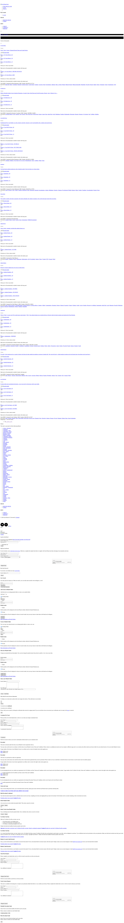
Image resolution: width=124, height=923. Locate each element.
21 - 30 (10, 421)
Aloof (6, 190)
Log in (4, 7)
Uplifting (92, 114)
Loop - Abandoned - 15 (5, 180)
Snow (33, 160)
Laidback (5, 468)
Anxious (10, 190)
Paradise (62, 114)
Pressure (52, 418)
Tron (56, 375)
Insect (20, 219)
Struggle (76, 345)
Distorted (19, 84)
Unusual (50, 259)
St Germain (85, 114)
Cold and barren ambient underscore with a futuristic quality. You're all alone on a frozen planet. (20, 169)
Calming (40, 305)
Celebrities (15, 84)
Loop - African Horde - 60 (6, 203)
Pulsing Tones (65, 418)
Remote (73, 190)
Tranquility (24, 306)
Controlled (5, 439)
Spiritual (20, 306)
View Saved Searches (5, 586)
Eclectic (23, 114)
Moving (41, 375)
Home (2, 34)
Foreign (17, 219)
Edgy (40, 418)
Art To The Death (3, 379)
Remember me (5, 544)
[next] (9, 526)
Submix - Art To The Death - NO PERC (9, 408)
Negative (55, 190)
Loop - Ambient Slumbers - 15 (7, 279)
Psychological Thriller (66, 190)
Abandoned (2, 164)
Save (2, 703)
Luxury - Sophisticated (7, 470)
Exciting (31, 345)
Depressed (32, 190)
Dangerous (24, 190)
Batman (13, 418)
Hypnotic (5, 464)
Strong (98, 84)
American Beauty (26, 305)
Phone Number (4, 724)
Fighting (42, 345)
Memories (112, 305)
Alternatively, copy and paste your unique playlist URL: (12, 689)
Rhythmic (49, 375)
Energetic (5, 449)
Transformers (110, 84)
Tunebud (17, 517)
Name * (2, 721)
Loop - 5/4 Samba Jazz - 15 (6, 104)
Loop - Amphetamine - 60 (6, 319)
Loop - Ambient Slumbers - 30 (7, 275)
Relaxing (6, 306)
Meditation (58, 114)
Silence (16, 306)
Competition (26, 345)
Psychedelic (32, 259)
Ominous (60, 190)
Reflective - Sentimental (8, 487)
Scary (4, 490)
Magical (4, 471)
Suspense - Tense (6, 497)
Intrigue (48, 418)
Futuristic (5, 458)
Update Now (3, 673)
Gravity (81, 305)
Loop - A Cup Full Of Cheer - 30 (7, 130)
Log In (4, 15)
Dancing (13, 375)
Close (2, 693)
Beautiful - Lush (6, 434)
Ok (1, 712)
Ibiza (46, 114)
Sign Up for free (16, 539)
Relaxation (72, 114)
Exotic (13, 219)
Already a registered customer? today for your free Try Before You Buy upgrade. (48, 828)
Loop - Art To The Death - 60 (7, 388)
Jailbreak (53, 84)
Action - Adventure (7, 428)
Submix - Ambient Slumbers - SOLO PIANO (10, 295)
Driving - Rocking (7, 446)
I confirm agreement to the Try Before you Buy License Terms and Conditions (18, 772)
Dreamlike (5, 444)
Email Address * (4, 681)
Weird (54, 259)
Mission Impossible (77, 84)
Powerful (88, 84)
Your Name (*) (4, 553)
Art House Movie (8, 114)
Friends (40, 114)
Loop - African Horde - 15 (6, 210)
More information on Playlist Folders (8, 619)
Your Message (3, 687)
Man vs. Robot (59, 84)
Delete (6, 805)
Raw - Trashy (6, 486)
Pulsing (4, 483)
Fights (45, 345)
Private (3, 612)
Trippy (40, 259)
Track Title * (3, 720)
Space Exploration (72, 418)
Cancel (2, 805)
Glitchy (48, 345)
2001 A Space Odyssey (10, 305)
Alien (6, 375)
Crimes (16, 190)
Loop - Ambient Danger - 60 (6, 232)
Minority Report (69, 84)
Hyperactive (53, 345)
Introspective (5, 467)
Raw (4, 485)
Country (2, 557)
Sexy (4, 493)
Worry (98, 190)
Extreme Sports (25, 84)
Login (2, 545)
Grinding (36, 84)
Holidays (12, 160)
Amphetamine (3, 310)
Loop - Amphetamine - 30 (6, 323)
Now (2, 629)
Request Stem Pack (5, 876)
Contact (2, 534)
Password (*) (3, 542)
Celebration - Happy (7, 436)
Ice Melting (93, 305)
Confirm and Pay (4, 913)
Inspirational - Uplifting (8, 465)
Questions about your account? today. (11, 798)
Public (3, 607)
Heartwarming (6, 461)
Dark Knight (18, 375)
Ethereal (62, 305)
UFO (115, 84)
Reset (2, 575)
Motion (37, 375)
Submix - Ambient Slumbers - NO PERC (9, 288)
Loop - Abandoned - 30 (5, 177)
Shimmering (5, 494)
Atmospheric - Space (7, 431)
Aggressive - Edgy (7, 430)
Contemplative (48, 305)
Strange (37, 259)
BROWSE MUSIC (7, 20)
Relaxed (2, 306)
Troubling (84, 190)
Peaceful (116, 305)
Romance (81, 114)
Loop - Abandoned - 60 (5, 173)
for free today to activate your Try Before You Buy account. (14, 828)
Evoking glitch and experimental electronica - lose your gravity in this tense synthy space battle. (20, 384)
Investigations (42, 190)
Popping (45, 375)
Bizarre (7, 259)
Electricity (44, 418)
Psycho (55, 418)
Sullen (76, 190)
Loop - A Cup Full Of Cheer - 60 (7, 127)
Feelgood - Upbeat (7, 454)
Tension (4, 499)
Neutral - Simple (6, 479)
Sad (4, 488)
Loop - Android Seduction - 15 (7, 365)
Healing (84, 305)
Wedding (97, 114)
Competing (21, 345)
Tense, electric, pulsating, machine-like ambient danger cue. (13, 228)
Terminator (102, 84)
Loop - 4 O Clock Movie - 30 (7, 58)
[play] (2, 526)
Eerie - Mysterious (7, 448)
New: (3, 600)
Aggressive (12, 345)
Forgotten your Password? (25, 539)
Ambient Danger (3, 223)
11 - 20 (6, 421)
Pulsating (59, 418)
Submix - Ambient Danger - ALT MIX (8, 249)
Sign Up (5, 8)
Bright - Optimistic (7, 435)
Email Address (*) (4, 540)
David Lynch (31, 418)
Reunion (76, 114)
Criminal (20, 190)
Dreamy (58, 305)
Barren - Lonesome (7, 432)
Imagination (99, 305)
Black (11, 84)
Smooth (4, 495)
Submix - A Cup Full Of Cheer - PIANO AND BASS (12, 150)
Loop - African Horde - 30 (6, 206)
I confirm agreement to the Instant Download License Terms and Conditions (17, 782)
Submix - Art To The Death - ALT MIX (9, 405)
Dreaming (54, 305)
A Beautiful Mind (18, 305)
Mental (63, 84)
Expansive (66, 305)
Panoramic (5, 480)
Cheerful (17, 114)
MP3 (2, 751)
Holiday (4, 463)
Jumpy (57, 345)
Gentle (43, 114)
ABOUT (5, 26)
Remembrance (28, 160)
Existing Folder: (5, 596)
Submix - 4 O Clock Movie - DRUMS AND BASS (11, 71)
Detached (36, 190)
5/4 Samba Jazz (3, 88)
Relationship (66, 114)
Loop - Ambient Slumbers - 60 (7, 272)
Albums (4, 21)
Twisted (44, 259)
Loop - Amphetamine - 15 (6, 326)
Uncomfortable (90, 190)
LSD (29, 259)
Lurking (46, 190)
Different (11, 259)
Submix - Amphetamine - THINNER (8, 336)
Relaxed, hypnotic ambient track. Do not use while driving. (13, 267)
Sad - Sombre (6, 489)
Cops (13, 190)
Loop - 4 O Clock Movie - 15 (7, 61)
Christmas (7, 160)
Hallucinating (24, 259)
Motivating (5, 475)
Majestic (5, 472)
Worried (95, 190)
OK (9, 913)
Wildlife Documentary (32, 219)
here (68, 710)
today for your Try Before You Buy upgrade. (12, 836)
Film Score (30, 114)
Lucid (108, 305)
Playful (4, 482)
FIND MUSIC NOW (7, 6)
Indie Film (50, 114)
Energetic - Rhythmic (7, 450)
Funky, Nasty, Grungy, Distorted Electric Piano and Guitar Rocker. (14, 50)
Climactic (5, 438)
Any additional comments (6, 868)
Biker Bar (7, 84)
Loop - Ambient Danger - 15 (6, 239)
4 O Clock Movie (3, 45)
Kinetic (61, 345)
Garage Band (31, 84)
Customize (3, 737)
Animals (7, 219)
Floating (74, 305)
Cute (20, 114)
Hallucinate (19, 259)
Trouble (80, 190)
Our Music (6, 34)
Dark (28, 190)
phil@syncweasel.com (77, 841)
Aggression (7, 345)
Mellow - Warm (6, 474)
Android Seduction (3, 349)
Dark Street (26, 418)
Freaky (14, 259)
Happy (4, 460)
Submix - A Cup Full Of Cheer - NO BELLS (10, 143)
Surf (89, 114)
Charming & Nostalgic (7, 437)
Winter (40, 160)
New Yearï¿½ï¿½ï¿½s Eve (19, 160)
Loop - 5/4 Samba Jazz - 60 (6, 97)
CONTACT (5, 27)
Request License (4, 903)
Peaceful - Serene (6, 481)
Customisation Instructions (6, 729)
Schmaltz (5, 492)
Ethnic (10, 219)
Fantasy (70, 305)
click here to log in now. (15, 551)
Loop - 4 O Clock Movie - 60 (7, 54)
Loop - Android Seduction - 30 (7, 362)
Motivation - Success (7, 477)
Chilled (43, 305)
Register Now (3, 565)
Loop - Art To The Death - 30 (7, 392)
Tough (106, 84)
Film (27, 114)
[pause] (6, 526)
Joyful (54, 114)
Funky (4, 457)
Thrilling (5, 500)
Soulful (4, 496)
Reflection (120, 305)
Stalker (94, 84)
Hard (44, 84)
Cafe (14, 114)
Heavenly (89, 305)
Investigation (48, 84)
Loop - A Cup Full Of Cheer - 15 (7, 134)
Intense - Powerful (7, 466)
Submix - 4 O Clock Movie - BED (8, 75)
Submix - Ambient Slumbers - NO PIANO (9, 292)
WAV (2, 752)
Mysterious (5, 478)
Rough (91, 84)
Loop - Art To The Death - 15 (7, 395)
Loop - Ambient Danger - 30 (6, 236)
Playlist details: (4, 657)
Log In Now (17, 570)
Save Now (3, 585)
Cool (4, 441)
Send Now (6, 693)
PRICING (5, 28)
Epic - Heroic (6, 451)
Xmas (43, 160)
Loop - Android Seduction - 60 (7, 358)
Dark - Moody (6, 442)
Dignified (5, 443)
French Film (35, 114)
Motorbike (83, 84)
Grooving (41, 84)
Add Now (2, 599)
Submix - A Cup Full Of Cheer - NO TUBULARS (11, 147)
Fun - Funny (5, 456)
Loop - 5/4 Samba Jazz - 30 (6, 101)
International (24, 219)
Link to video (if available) (6, 725)
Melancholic (5, 473)
